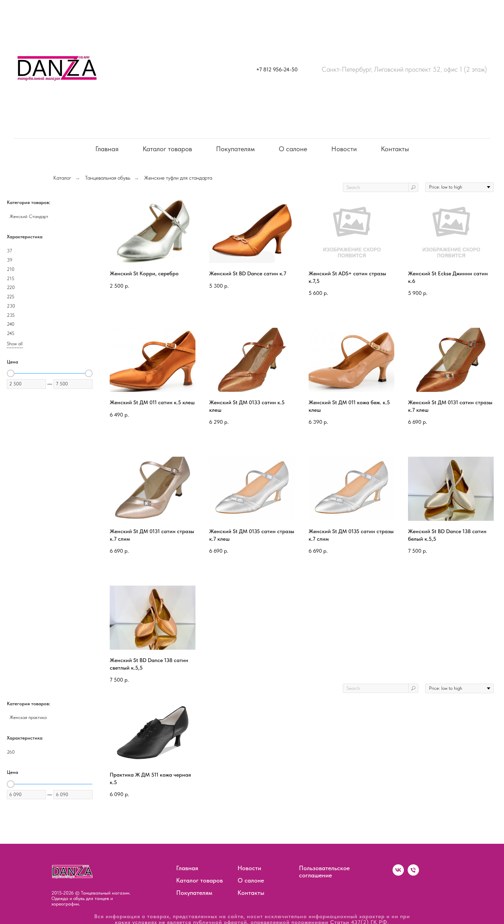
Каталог (62, 178)
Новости (344, 149)
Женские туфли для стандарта (178, 178)
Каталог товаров (167, 149)
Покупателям (235, 149)
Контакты (395, 149)
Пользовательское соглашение (324, 871)
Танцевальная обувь (107, 178)
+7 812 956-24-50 (277, 69)
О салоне (293, 149)
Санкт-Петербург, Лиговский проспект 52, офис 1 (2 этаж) (404, 69)
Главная (107, 149)
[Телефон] (413, 874)
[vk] (398, 874)
